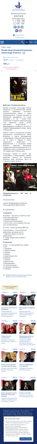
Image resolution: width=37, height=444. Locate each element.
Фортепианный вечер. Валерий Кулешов (26, 337)
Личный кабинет (19, 35)
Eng (31, 42)
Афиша (9, 47)
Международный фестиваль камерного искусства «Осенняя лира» (19, 275)
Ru (27, 42)
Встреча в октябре (25, 393)
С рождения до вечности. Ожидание (9, 308)
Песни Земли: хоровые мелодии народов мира (8, 365)
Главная (3, 47)
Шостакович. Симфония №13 (27, 308)
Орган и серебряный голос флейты (26, 365)
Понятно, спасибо (25, 439)
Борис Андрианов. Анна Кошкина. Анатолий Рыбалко (9, 394)
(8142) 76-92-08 (18, 16)
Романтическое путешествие (6, 337)
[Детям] (20, 32)
